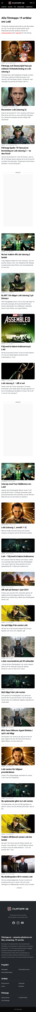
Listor (3, 986)
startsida (18, 33)
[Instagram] (18, 923)
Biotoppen (4, 969)
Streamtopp (29, 7)
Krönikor (21, 986)
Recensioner (20, 7)
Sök (31, 3)
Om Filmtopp (5, 1000)
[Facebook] (13, 923)
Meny (2, 3)
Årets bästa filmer (6, 972)
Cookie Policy (23, 997)
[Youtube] (22, 923)
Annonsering (5, 997)
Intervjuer (22, 983)
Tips (15, 7)
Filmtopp (4, 7)
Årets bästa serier (24, 969)
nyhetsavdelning (6, 33)
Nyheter (10, 7)
